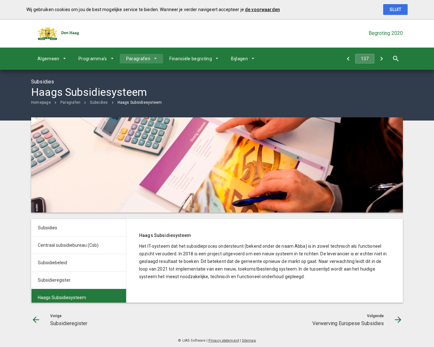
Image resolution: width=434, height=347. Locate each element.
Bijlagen (239, 58)
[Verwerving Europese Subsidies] (381, 58)
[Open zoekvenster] (396, 58)
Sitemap (249, 340)
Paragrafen (138, 58)
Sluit (395, 9)
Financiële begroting (190, 58)
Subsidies (99, 102)
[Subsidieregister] (348, 58)
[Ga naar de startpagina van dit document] (58, 33)
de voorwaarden (262, 9)
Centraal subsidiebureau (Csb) (68, 245)
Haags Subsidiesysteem (140, 102)
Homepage (41, 102)
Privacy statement (223, 340)
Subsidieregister (54, 280)
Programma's (92, 58)
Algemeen (48, 58)
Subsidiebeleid (52, 262)
